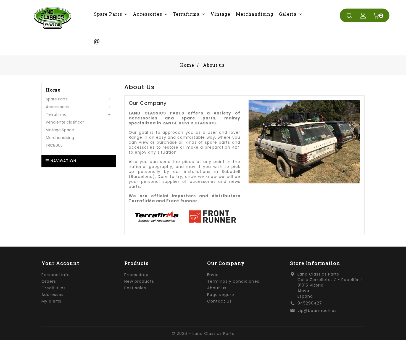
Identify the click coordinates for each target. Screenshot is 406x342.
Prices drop (136, 274)
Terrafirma (56, 114)
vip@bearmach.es (317, 310)
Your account (60, 263)
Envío (213, 274)
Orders (48, 281)
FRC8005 (54, 145)
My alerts (51, 301)
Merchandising (60, 137)
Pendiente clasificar (65, 122)
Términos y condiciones (233, 281)
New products (139, 281)
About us (216, 288)
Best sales (135, 288)
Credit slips (53, 288)
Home (53, 89)
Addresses (52, 294)
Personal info (55, 274)
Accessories (57, 106)
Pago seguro (220, 294)
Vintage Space (60, 130)
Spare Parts (57, 99)
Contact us (219, 301)
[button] (110, 14)
